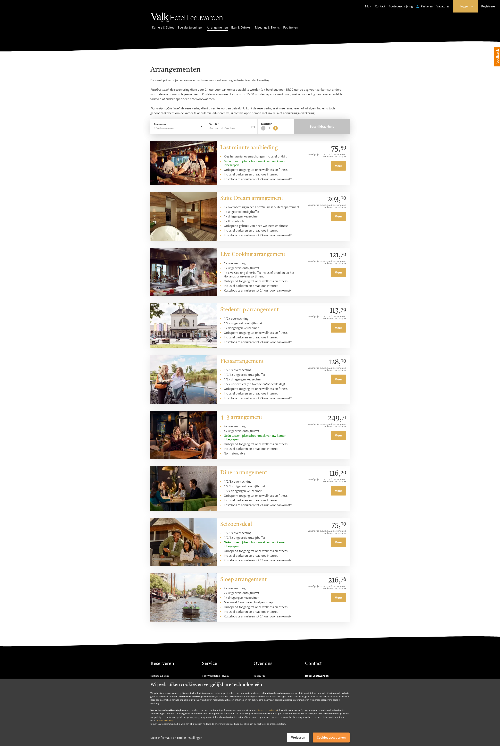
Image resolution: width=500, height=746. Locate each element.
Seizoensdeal (236, 524)
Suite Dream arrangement (251, 198)
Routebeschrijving (401, 6)
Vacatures (443, 6)
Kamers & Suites (163, 27)
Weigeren (298, 737)
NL (367, 6)
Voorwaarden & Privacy (215, 675)
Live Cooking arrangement (252, 254)
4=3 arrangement (241, 417)
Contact (380, 6)
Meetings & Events (267, 27)
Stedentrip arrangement (249, 310)
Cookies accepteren (331, 737)
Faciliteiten (290, 27)
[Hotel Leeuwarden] (186, 22)
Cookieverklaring (164, 720)
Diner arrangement (243, 473)
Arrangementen (217, 27)
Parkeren (426, 6)
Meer (338, 166)
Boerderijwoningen (190, 27)
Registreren (488, 6)
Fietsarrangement (242, 361)
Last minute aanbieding (249, 148)
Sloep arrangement (243, 579)
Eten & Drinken (241, 27)
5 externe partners (267, 709)
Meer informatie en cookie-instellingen (176, 738)
